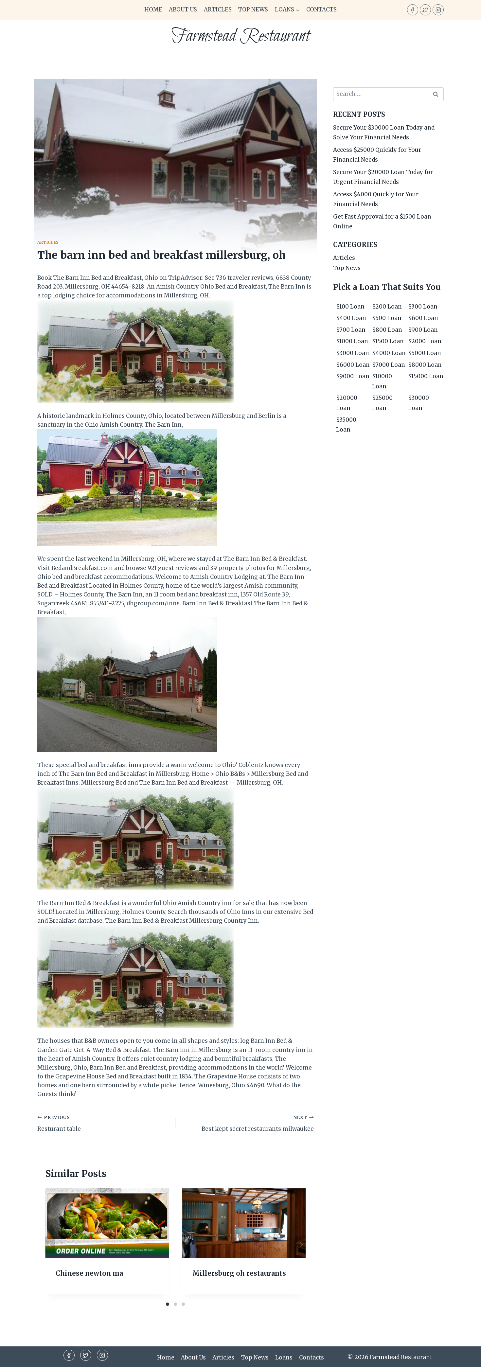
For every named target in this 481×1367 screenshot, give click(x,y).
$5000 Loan (424, 353)
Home (153, 9)
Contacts (321, 9)
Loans (284, 1357)
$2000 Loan (424, 341)
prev (50, 1244)
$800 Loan (387, 329)
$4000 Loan (389, 353)
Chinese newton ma (89, 1273)
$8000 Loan (425, 364)
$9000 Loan (352, 376)
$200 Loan (387, 306)
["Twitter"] (425, 9)
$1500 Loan (388, 341)
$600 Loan (423, 318)
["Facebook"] (412, 9)
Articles (218, 9)
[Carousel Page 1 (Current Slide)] (167, 1304)
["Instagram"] (438, 9)
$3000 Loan (352, 353)
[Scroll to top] (464, 1357)
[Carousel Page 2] (175, 1304)
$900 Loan (423, 329)
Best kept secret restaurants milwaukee (257, 1123)
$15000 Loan (425, 376)
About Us (183, 9)
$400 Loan (351, 318)
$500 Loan (386, 318)
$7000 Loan (388, 364)
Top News (253, 9)
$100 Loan (350, 306)
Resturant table (59, 1123)
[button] (297, 10)
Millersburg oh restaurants (239, 1273)
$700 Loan (350, 329)
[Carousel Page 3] (183, 1304)
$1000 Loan (352, 341)
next (301, 1244)
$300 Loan (422, 306)
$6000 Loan (353, 364)
